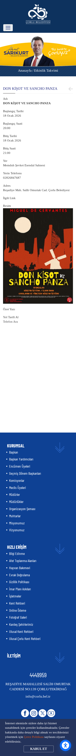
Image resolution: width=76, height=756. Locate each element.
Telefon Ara (10, 321)
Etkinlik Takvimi (46, 70)
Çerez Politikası (34, 736)
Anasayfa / (25, 70)
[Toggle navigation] (8, 27)
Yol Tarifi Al (10, 317)
